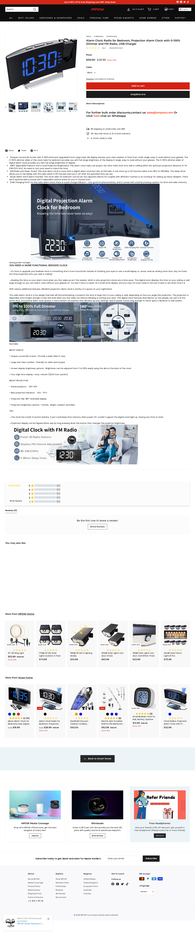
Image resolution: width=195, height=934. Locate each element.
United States (90, 879)
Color (89, 67)
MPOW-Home (26, 614)
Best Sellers (26, 18)
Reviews (59, 890)
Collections (98, 36)
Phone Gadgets (124, 18)
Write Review (97, 526)
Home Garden (148, 18)
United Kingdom (91, 882)
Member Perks (62, 882)
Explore (35, 836)
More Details (97, 836)
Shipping (90, 79)
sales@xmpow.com (160, 112)
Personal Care (99, 18)
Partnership (61, 886)
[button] (92, 48)
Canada (87, 893)
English (185, 9)
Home (88, 36)
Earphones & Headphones (56, 18)
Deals (81, 18)
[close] (48, 919)
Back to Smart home (99, 758)
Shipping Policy (35, 893)
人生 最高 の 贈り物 (35, 901)
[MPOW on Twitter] (122, 884)
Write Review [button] (16, 501)
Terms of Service (35, 897)
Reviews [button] (11, 510)
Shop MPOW (61, 879)
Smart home (112, 36)
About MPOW (34, 879)
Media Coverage (35, 882)
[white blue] (175, 714)
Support (180, 18)
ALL (11, 18)
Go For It (160, 835)
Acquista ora (138, 94)
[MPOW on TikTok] (127, 884)
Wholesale (60, 893)
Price (89, 54)
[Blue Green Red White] (19, 714)
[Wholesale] (97, 804)
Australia (88, 890)
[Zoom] (41, 64)
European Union (91, 886)
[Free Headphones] (160, 804)
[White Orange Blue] (82, 714)
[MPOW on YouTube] (117, 884)
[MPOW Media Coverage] (35, 804)
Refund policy (34, 890)
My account (61, 897)
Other (166, 18)
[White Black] (19, 580)
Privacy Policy (34, 886)
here (97, 115)
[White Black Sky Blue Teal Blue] (113, 714)
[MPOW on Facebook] (112, 884)
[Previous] (7, 107)
